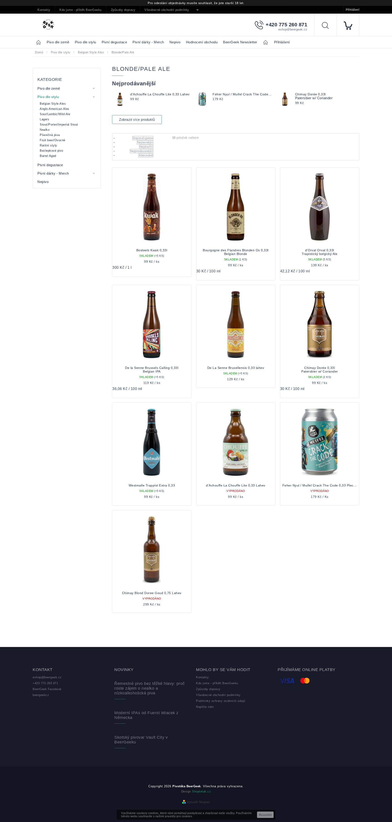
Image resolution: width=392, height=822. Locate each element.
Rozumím (265, 815)
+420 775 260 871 (45, 683)
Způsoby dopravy (123, 10)
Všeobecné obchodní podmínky (167, 10)
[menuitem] (58, 42)
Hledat (328, 26)
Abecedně (146, 155)
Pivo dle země (48, 88)
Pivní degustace (50, 165)
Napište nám (205, 706)
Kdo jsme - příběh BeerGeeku (80, 10)
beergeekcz (41, 695)
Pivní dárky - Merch (53, 173)
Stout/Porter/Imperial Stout (59, 124)
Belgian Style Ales (53, 103)
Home (39, 42)
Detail (235, 494)
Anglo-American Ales (54, 109)
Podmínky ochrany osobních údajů (220, 701)
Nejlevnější (145, 142)
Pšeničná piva (50, 135)
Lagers (44, 119)
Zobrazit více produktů (137, 119)
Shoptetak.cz (201, 791)
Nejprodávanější (141, 151)
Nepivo (43, 182)
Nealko (44, 129)
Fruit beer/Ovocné (52, 140)
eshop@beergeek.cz (47, 677)
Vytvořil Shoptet (198, 802)
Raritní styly (48, 145)
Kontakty (43, 10)
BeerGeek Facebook (47, 689)
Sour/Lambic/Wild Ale (55, 114)
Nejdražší (146, 146)
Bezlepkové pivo (51, 150)
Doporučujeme (143, 138)
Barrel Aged (48, 156)
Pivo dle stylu (48, 97)
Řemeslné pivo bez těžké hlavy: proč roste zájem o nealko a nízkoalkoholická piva (149, 688)
